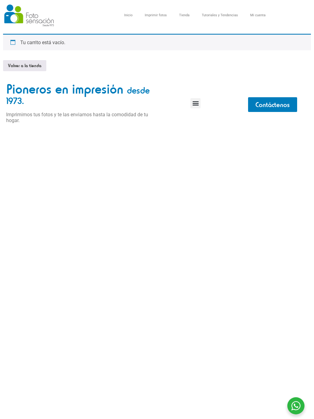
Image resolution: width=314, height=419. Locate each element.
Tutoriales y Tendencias (220, 15)
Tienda (184, 15)
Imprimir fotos (156, 15)
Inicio (128, 15)
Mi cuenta (258, 15)
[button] (195, 103)
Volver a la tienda (24, 65)
